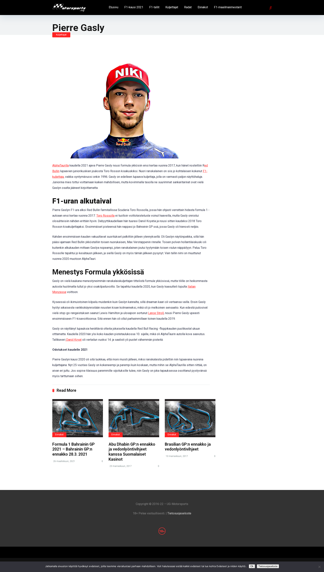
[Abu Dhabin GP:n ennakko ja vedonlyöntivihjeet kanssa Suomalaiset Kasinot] (134, 418)
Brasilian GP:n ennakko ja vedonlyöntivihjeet (188, 447)
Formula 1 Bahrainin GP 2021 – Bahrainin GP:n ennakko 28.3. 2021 (73, 449)
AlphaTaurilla (60, 165)
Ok (252, 566)
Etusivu (113, 7)
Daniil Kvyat (73, 339)
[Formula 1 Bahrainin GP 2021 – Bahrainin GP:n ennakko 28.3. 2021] (77, 418)
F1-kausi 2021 (133, 7)
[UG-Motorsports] (69, 6)
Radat (188, 7)
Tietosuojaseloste (179, 513)
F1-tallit (154, 7)
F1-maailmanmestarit (228, 7)
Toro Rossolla (105, 215)
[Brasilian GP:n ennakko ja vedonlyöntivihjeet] (190, 418)
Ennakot (203, 7)
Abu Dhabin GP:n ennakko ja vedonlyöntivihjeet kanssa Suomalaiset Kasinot (132, 452)
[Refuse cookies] (319, 567)
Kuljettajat (171, 7)
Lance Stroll (156, 313)
